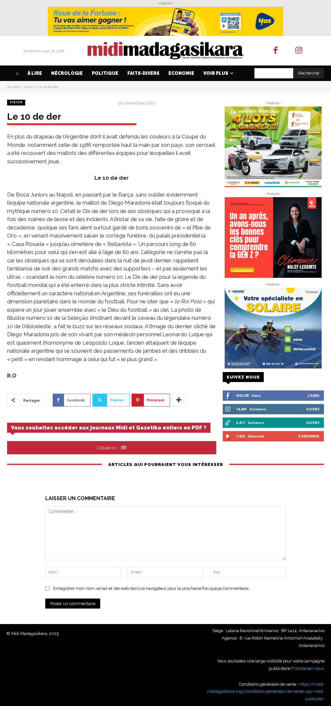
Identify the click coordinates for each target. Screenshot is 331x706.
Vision (29, 87)
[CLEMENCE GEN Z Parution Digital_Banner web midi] (273, 237)
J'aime (313, 395)
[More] (179, 400)
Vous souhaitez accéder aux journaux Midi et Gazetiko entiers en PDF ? (109, 428)
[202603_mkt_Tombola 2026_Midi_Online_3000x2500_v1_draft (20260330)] (273, 146)
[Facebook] (275, 51)
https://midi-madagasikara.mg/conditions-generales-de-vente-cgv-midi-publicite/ (266, 691)
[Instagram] (299, 51)
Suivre (312, 409)
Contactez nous (309, 668)
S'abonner (308, 436)
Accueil (13, 87)
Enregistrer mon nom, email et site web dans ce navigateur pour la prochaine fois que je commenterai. (151, 588)
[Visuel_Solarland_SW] (273, 328)
